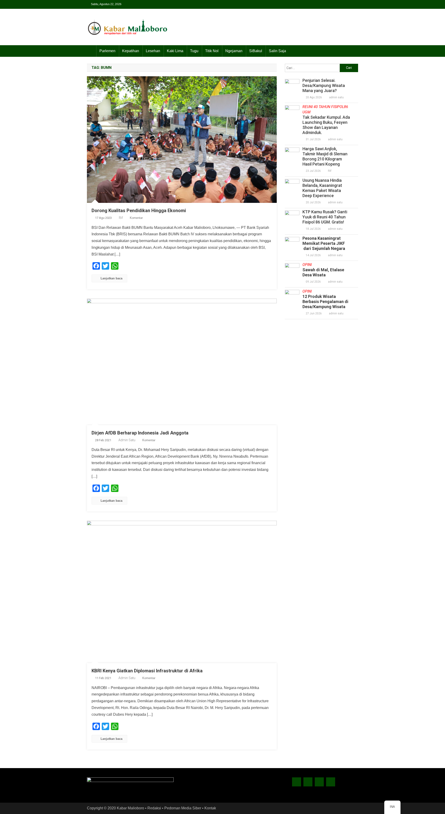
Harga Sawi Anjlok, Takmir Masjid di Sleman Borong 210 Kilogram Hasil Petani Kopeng (324, 156)
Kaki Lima (175, 51)
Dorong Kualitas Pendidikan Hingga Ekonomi (139, 210)
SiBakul (255, 51)
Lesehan (153, 51)
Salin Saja (277, 51)
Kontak (210, 808)
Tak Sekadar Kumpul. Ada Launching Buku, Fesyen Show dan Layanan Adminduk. (326, 120)
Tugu (194, 51)
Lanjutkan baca (111, 278)
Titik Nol (212, 51)
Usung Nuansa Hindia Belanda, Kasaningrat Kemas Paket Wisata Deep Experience (322, 188)
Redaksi (154, 808)
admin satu (126, 440)
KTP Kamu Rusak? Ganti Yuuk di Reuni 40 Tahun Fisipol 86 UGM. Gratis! (324, 216)
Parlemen (107, 51)
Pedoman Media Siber (182, 808)
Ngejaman (233, 51)
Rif (121, 218)
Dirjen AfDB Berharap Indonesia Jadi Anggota (140, 433)
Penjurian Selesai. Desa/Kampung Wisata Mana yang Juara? (323, 85)
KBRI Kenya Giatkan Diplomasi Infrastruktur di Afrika (147, 671)
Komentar (136, 218)
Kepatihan (130, 51)
